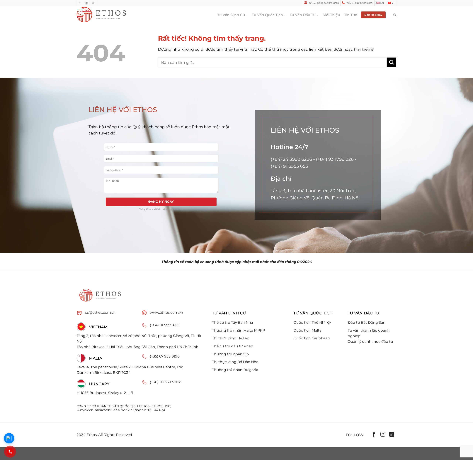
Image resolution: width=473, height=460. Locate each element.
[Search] (393, 14)
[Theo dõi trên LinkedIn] (391, 435)
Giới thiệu (331, 15)
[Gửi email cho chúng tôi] (93, 3)
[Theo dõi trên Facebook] (80, 3)
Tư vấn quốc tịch (267, 15)
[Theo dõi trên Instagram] (86, 3)
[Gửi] (391, 62)
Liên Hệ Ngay (373, 14)
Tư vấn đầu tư (303, 15)
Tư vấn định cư (231, 15)
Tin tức (350, 15)
